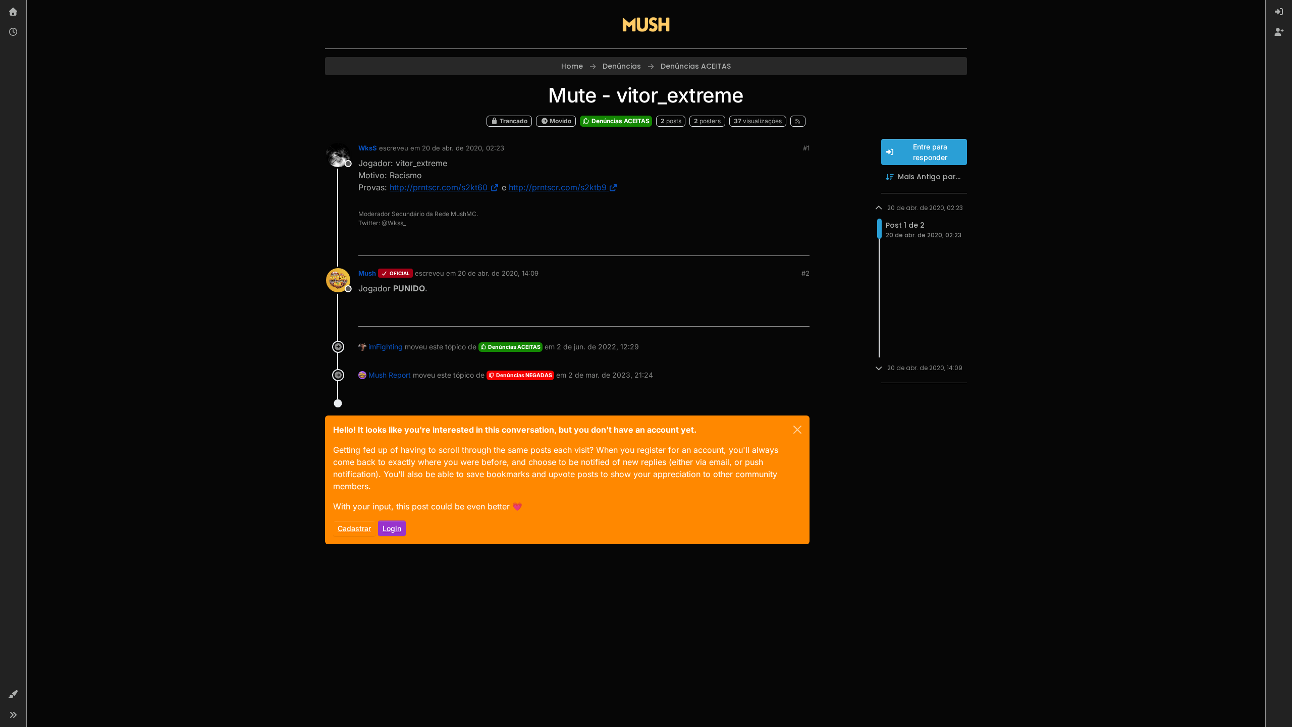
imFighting (385, 346)
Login (392, 528)
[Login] (1279, 12)
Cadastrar (354, 528)
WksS (367, 148)
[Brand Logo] (646, 24)
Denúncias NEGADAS (523, 375)
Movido (559, 121)
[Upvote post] (765, 243)
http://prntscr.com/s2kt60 (439, 187)
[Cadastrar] (1279, 32)
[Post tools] (801, 243)
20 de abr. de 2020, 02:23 (463, 148)
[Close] (797, 430)
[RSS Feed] (798, 121)
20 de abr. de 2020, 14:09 (498, 273)
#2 (805, 273)
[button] (13, 695)
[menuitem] (1279, 12)
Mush (367, 273)
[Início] (13, 12)
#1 (806, 148)
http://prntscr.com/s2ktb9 (558, 187)
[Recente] (13, 32)
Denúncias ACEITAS (620, 121)
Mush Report (389, 375)
